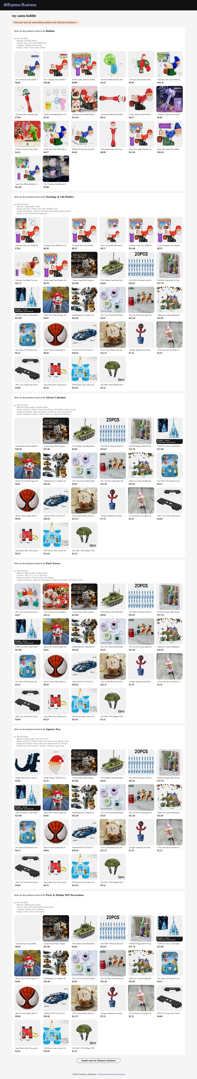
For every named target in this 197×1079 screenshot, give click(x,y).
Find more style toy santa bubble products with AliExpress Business (44, 22)
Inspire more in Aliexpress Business (98, 1060)
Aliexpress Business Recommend (111, 1074)
